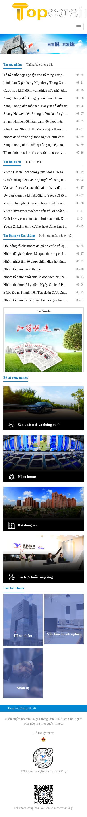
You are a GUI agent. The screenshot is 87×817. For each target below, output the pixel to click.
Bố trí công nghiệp (15, 377)
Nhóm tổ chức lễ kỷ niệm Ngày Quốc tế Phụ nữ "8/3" (41, 285)
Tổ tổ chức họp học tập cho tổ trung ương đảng (36, 75)
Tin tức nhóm (12, 64)
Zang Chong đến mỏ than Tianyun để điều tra (35, 106)
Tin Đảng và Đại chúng (19, 235)
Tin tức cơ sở (12, 161)
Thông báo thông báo (39, 64)
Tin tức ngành (34, 161)
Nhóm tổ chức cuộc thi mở (22, 269)
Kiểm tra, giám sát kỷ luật (55, 235)
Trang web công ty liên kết (22, 708)
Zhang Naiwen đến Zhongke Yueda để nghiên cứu (39, 114)
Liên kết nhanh (13, 588)
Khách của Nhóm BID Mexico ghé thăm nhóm (36, 129)
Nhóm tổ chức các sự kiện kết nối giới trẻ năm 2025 (40, 300)
